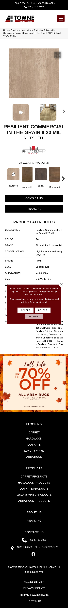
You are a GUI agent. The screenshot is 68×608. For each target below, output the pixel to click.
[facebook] (33, 554)
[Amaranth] (27, 174)
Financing (34, 208)
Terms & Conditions (34, 594)
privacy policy (33, 299)
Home (6, 30)
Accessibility (34, 581)
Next (63, 110)
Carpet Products (34, 476)
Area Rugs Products (34, 500)
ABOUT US (34, 512)
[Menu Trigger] (61, 18)
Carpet (34, 432)
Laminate (34, 444)
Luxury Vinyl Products (34, 494)
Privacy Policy (34, 588)
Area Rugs (34, 456)
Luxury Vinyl (26, 30)
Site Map (35, 601)
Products (38, 30)
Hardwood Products (34, 482)
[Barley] (41, 174)
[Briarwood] (54, 174)
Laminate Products (34, 488)
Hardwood (34, 438)
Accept (25, 310)
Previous (5, 110)
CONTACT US (34, 532)
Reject (42, 310)
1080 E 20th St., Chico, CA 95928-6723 (34, 3)
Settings (34, 316)
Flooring (14, 30)
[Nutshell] (13, 174)
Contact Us (34, 198)
